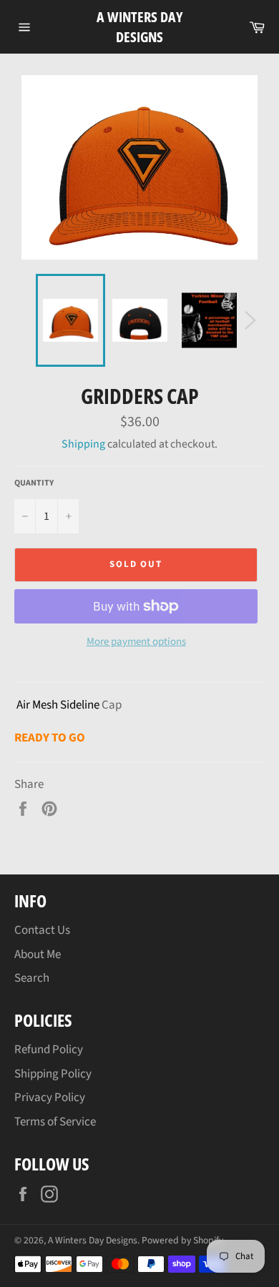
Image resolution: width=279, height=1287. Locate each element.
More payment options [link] (136, 642)
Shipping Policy (53, 1074)
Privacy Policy (49, 1097)
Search (31, 978)
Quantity (34, 483)
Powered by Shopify (182, 1240)
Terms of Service (55, 1121)
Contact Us (42, 930)
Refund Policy (48, 1049)
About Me (37, 954)
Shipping (83, 444)
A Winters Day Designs (139, 26)
